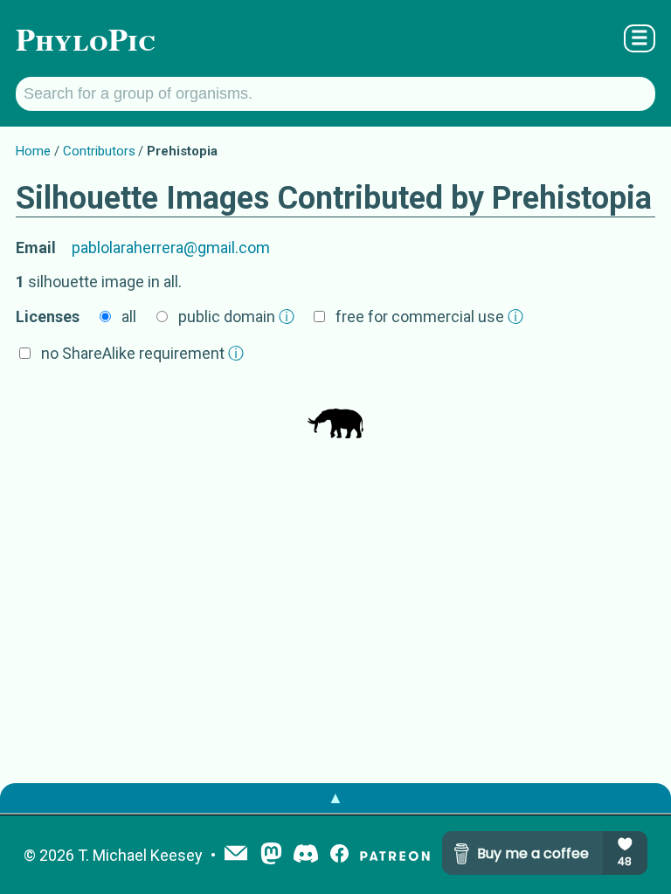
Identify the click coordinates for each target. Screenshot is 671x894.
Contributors (99, 151)
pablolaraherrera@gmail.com (171, 247)
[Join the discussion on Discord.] (306, 855)
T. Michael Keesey (140, 855)
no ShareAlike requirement (142, 353)
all (128, 316)
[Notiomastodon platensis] (335, 412)
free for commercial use (429, 316)
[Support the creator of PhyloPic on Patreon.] (395, 855)
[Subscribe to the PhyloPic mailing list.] (236, 855)
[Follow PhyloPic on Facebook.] (339, 855)
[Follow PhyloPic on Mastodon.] (271, 855)
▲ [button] (335, 797)
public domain (236, 316)
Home (33, 151)
